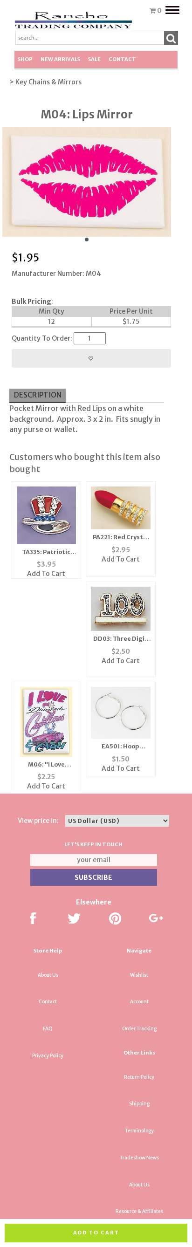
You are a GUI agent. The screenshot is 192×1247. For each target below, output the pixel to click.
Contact (122, 59)
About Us (48, 975)
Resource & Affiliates (139, 1211)
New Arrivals (60, 59)
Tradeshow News (139, 1158)
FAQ (48, 1029)
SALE (94, 59)
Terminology (139, 1131)
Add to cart (96, 1232)
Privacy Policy (47, 1056)
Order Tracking (139, 1029)
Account (139, 1002)
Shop (25, 59)
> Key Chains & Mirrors (45, 82)
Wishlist (139, 975)
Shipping (139, 1104)
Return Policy (139, 1077)
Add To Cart (46, 573)
